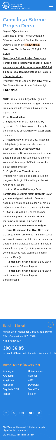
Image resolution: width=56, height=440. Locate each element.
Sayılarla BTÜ (11, 389)
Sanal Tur (33, 389)
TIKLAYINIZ (32, 45)
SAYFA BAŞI (51, 325)
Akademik (8, 375)
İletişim (32, 394)
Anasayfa (8, 371)
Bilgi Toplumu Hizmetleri (14, 427)
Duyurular (33, 385)
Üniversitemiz (36, 371)
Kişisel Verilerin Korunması (15, 430)
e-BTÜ (32, 380)
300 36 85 (13, 348)
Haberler (8, 385)
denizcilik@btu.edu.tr (15, 353)
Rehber (7, 394)
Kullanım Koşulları (37, 427)
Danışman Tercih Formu (16, 49)
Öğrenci (32, 375)
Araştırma (8, 380)
